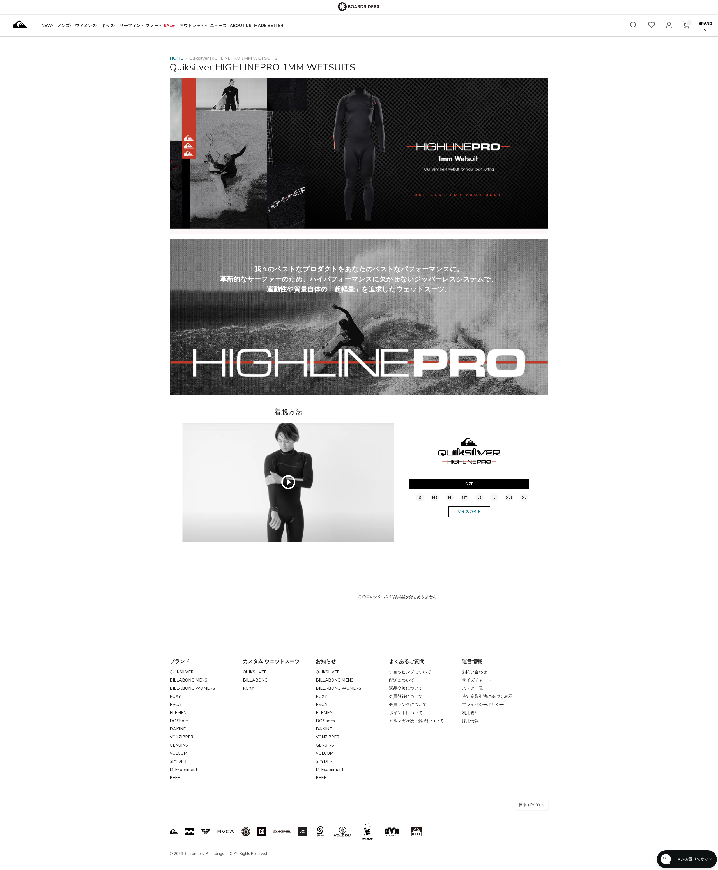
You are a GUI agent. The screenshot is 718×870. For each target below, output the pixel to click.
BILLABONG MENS (188, 680)
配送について (401, 680)
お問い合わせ (474, 672)
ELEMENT (180, 712)
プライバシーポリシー (483, 704)
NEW (47, 25)
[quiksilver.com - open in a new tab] (174, 831)
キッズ (108, 25)
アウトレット (192, 25)
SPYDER (178, 761)
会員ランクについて (408, 704)
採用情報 (470, 721)
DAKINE (178, 729)
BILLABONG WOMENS (192, 688)
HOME (176, 58)
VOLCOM (178, 753)
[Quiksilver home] (20, 25)
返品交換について (406, 688)
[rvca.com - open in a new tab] (226, 831)
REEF (175, 778)
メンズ (63, 25)
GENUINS (179, 745)
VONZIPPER (181, 737)
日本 (529, 804)
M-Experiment (183, 769)
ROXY (175, 696)
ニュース (218, 25)
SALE (169, 25)
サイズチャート (476, 680)
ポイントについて (406, 712)
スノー (152, 25)
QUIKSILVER (182, 672)
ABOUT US (240, 25)
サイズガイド (469, 511)
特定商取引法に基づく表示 (487, 696)
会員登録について (406, 696)
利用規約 (470, 712)
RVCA (175, 704)
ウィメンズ (85, 25)
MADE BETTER (268, 25)
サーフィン (130, 25)
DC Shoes (179, 721)
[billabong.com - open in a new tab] (189, 831)
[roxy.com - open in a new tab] (205, 831)
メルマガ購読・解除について (416, 721)
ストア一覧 (472, 688)
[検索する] (633, 26)
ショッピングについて (410, 672)
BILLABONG (255, 680)
